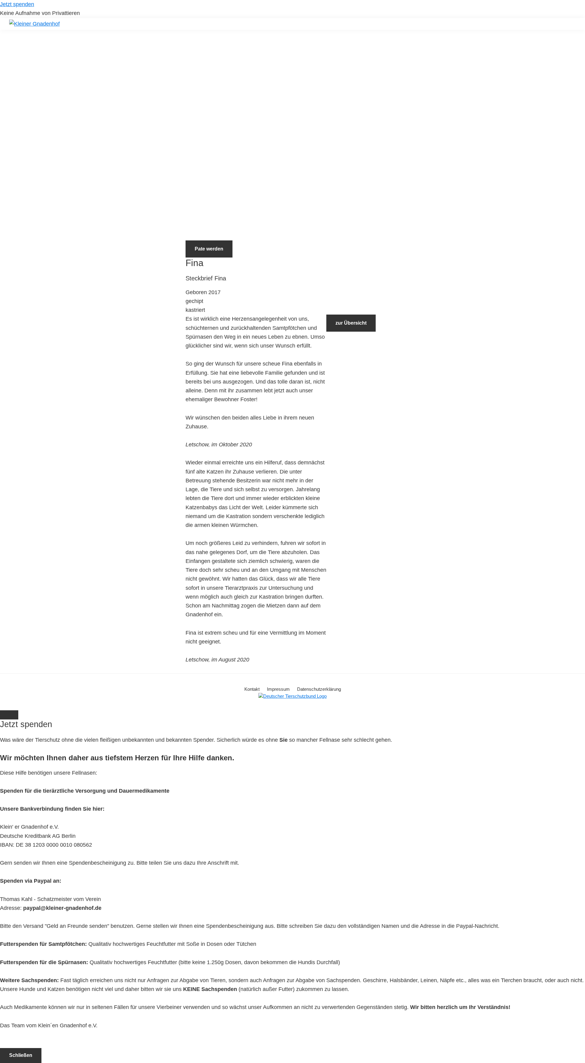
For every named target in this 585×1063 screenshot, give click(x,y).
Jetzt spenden (17, 4)
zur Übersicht (351, 323)
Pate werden (209, 248)
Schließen (20, 1055)
